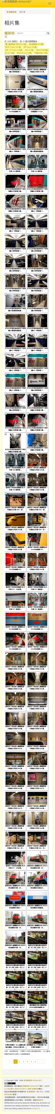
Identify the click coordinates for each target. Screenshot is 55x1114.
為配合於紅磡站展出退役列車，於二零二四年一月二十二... (37, 947)
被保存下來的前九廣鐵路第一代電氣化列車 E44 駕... (15, 727)
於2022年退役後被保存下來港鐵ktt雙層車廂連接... (37, 150)
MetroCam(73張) (24, 52)
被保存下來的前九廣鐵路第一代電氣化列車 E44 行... (15, 747)
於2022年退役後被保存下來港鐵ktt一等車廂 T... (15, 150)
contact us (36, 1108)
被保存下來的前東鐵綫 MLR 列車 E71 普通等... (37, 608)
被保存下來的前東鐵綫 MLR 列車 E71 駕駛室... (37, 588)
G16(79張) (10, 52)
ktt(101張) (29, 50)
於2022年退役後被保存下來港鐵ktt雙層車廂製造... (37, 90)
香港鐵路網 (11, 11)
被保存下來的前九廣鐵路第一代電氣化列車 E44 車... (37, 70)
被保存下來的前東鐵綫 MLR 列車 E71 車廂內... (15, 608)
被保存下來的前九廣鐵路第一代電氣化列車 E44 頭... (15, 90)
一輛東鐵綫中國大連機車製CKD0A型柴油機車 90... (37, 1006)
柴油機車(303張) (36, 44)
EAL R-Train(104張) (14, 50)
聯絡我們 (40, 1100)
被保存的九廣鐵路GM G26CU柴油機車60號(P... (15, 906)
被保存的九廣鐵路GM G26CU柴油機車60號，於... (37, 867)
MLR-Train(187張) (13, 47)
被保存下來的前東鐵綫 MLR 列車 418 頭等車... (15, 170)
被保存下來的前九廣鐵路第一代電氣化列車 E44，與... (15, 508)
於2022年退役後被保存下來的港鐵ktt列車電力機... (15, 190)
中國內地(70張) (41, 52)
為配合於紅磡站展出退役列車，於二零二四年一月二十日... (15, 1027)
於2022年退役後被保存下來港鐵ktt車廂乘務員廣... (15, 309)
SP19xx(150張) (30, 47)
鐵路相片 (9, 34)
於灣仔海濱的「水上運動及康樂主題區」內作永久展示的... (15, 1046)
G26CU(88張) (42, 50)
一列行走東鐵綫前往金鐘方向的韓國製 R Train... (37, 110)
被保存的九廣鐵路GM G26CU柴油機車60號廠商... (37, 906)
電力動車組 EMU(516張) (16, 44)
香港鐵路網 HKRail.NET (33, 1080)
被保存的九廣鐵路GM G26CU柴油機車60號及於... (37, 887)
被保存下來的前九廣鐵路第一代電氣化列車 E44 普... (37, 469)
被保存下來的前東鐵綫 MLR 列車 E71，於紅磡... (15, 588)
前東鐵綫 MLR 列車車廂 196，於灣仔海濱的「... (37, 1046)
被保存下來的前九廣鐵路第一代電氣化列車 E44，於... (37, 528)
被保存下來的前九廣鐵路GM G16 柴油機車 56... (15, 110)
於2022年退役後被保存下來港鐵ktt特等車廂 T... (15, 70)
